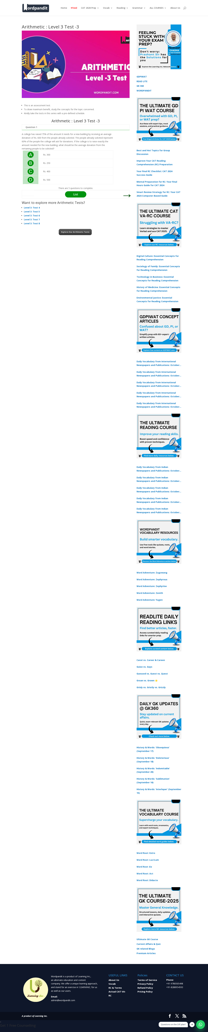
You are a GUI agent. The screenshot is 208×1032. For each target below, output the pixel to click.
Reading (121, 8)
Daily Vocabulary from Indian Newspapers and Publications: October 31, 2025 (158, 469)
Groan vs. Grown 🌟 (147, 680)
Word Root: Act (145, 873)
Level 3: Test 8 (32, 223)
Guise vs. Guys (144, 666)
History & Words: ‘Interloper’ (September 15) (159, 791)
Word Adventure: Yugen (150, 599)
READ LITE (142, 81)
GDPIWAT (142, 76)
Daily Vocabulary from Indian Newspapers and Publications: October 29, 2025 (158, 510)
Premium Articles (146, 953)
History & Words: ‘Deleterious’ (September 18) (153, 759)
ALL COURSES (156, 8)
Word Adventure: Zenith (150, 593)
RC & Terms (115, 987)
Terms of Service (147, 979)
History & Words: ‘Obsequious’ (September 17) (153, 749)
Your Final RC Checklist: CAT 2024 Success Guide (154, 173)
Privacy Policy (145, 983)
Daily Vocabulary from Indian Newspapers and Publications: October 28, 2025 (158, 489)
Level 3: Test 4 (32, 207)
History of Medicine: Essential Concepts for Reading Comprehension (158, 289)
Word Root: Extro (146, 853)
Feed (74, 8)
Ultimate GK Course (147, 939)
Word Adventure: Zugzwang (152, 572)
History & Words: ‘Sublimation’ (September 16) (153, 780)
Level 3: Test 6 (32, 215)
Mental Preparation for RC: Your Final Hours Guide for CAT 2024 (157, 183)
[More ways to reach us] (192, 1024)
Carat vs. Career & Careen (151, 660)
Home (64, 8)
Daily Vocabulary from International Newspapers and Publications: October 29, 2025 (158, 405)
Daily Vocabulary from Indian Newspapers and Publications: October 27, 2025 (158, 500)
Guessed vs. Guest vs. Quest (152, 673)
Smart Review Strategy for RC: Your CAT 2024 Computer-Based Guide (158, 194)
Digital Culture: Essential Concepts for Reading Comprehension (158, 258)
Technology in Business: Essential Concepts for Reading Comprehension (157, 278)
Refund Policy (145, 987)
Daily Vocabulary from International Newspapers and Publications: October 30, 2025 (158, 373)
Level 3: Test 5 (32, 211)
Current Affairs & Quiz (149, 944)
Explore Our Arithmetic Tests (75, 232)
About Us (175, 8)
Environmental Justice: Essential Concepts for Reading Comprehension (157, 299)
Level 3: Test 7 (32, 219)
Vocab (106, 8)
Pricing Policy (145, 991)
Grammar (137, 8)
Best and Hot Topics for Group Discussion (153, 152)
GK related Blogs (146, 948)
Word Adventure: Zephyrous (152, 579)
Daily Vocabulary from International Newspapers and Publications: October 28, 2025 (158, 384)
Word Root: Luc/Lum (148, 859)
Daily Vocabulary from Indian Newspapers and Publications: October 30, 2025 (158, 479)
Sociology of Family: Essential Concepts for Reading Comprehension (158, 268)
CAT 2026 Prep (88, 8)
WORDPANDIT (144, 90)
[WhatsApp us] (200, 1024)
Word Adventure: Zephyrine (152, 586)
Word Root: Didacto (147, 880)
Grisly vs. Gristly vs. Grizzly (151, 687)
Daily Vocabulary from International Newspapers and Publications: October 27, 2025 (158, 394)
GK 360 (140, 85)
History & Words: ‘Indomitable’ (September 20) (153, 770)
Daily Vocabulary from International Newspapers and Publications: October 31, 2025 (158, 363)
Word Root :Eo (144, 866)
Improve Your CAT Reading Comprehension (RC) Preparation (155, 162)
